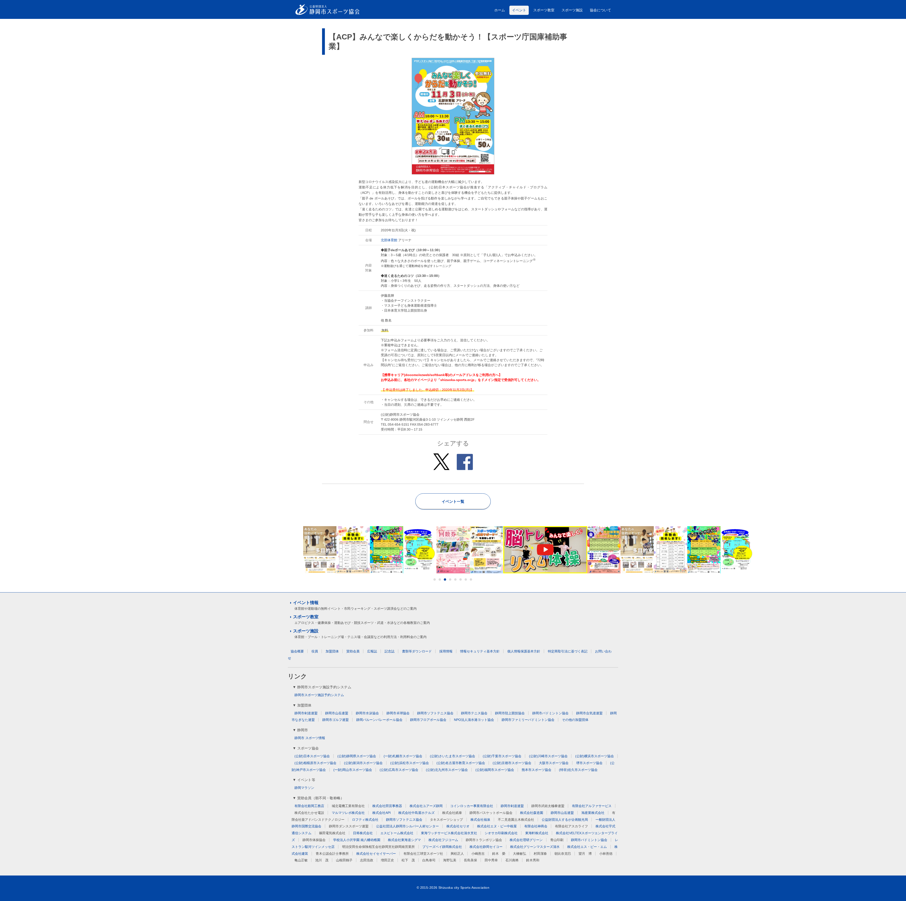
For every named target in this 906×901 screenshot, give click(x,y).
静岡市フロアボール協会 (428, 720)
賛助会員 (353, 651)
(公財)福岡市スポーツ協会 (494, 770)
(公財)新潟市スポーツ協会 (363, 763)
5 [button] (455, 579)
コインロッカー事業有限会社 (471, 806)
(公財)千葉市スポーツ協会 (502, 756)
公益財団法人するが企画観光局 (565, 819)
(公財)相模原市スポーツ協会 (315, 763)
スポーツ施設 (572, 10)
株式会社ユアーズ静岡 (426, 806)
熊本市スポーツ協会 (536, 770)
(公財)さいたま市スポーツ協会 (452, 756)
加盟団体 (332, 651)
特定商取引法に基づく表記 (567, 651)
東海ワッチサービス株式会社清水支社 (449, 833)
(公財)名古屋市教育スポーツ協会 (460, 763)
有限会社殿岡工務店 (309, 806)
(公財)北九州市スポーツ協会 (447, 770)
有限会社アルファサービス (592, 806)
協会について (600, 10)
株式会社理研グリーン (526, 840)
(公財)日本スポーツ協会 (312, 756)
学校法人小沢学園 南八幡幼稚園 (356, 840)
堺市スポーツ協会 (589, 763)
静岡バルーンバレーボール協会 (379, 720)
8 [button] (471, 579)
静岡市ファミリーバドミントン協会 (528, 720)
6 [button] (460, 579)
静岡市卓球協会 (398, 713)
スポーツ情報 (315, 738)
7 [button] (466, 579)
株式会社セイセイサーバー (376, 853)
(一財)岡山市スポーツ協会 (352, 770)
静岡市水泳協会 (367, 713)
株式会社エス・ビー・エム (587, 847)
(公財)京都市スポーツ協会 (512, 763)
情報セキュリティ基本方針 (480, 651)
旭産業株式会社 (592, 813)
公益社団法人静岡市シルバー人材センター (407, 826)
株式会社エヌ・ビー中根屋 (497, 826)
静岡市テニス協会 (474, 713)
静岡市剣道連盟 (306, 713)
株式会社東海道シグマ (404, 840)
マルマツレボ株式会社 (348, 813)
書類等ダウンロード (417, 651)
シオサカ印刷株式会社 (501, 833)
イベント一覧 (453, 501)
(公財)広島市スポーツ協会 (399, 770)
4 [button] (450, 579)
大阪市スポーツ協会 (554, 763)
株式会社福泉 (480, 819)
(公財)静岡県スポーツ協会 (356, 756)
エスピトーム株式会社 (396, 833)
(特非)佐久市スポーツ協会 (578, 770)
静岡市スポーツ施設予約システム (319, 695)
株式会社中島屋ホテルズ (416, 813)
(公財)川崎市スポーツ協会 (548, 756)
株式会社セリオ (458, 826)
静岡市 (299, 738)
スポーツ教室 (543, 10)
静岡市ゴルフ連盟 (335, 720)
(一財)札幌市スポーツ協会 (403, 756)
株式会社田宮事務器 (387, 806)
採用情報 (446, 651)
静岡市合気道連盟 (589, 713)
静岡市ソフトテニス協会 (435, 713)
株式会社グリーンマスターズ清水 (535, 847)
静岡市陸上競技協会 (510, 713)
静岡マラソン (304, 788)
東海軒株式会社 (536, 833)
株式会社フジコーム (443, 840)
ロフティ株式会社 (365, 819)
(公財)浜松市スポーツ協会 (409, 763)
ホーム (499, 10)
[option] (353, 549)
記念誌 (389, 651)
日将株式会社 (363, 833)
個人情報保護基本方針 (523, 651)
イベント (519, 10)
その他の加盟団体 (575, 720)
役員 (314, 651)
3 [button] (445, 579)
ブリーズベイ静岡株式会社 (442, 847)
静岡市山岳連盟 (336, 713)
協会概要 (297, 651)
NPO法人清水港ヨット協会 (474, 720)
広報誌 (372, 651)
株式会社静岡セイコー (486, 847)
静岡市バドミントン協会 (550, 713)
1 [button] (434, 579)
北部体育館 (389, 240)
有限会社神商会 (535, 826)
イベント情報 (306, 602)
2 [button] (440, 579)
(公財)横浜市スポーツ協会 (594, 756)
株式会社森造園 (531, 813)
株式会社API (381, 813)
